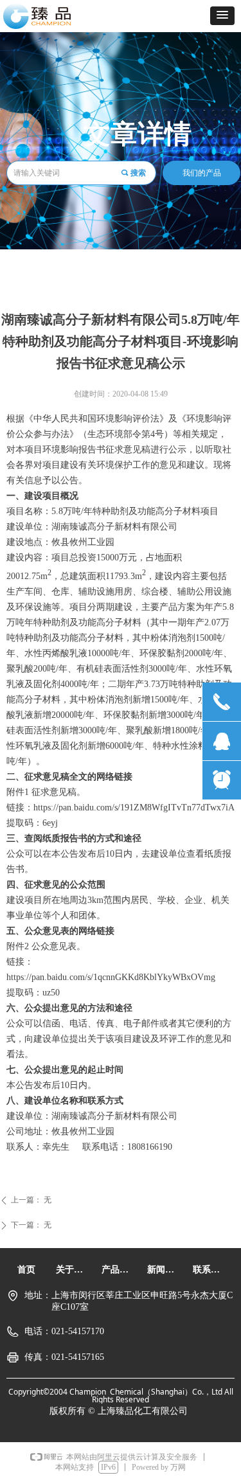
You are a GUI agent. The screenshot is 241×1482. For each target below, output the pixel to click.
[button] (222, 15)
